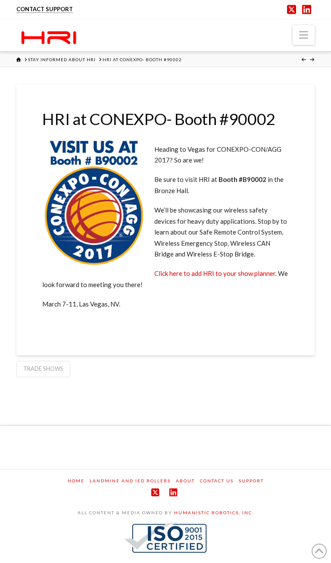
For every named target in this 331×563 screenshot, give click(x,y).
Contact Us (217, 480)
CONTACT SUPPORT (44, 9)
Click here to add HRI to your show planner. (215, 273)
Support (251, 480)
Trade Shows (43, 368)
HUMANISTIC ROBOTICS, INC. (214, 512)
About (185, 480)
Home (76, 480)
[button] (304, 35)
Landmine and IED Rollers (130, 480)
